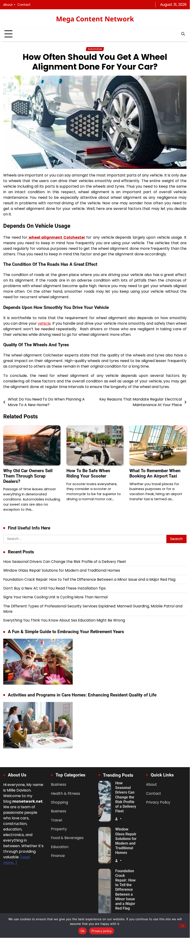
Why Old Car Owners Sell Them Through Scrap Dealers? (28, 476)
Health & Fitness (65, 793)
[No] (182, 925)
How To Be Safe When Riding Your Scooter (88, 473)
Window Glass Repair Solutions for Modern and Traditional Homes (61, 570)
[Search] (183, 34)
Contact (24, 5)
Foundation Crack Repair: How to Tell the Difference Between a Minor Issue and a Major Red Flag (89, 579)
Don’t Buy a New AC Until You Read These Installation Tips (54, 588)
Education (60, 846)
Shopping (59, 802)
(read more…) (16, 859)
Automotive (95, 49)
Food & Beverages (67, 837)
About (8, 5)
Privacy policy (101, 931)
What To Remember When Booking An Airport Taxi (155, 473)
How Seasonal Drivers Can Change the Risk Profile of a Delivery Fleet (64, 561)
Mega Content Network (95, 18)
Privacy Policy (158, 802)
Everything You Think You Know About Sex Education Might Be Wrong (64, 620)
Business (58, 784)
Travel (56, 820)
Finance (58, 855)
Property (59, 829)
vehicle (44, 323)
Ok (83, 931)
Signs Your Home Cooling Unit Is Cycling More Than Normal (55, 597)
